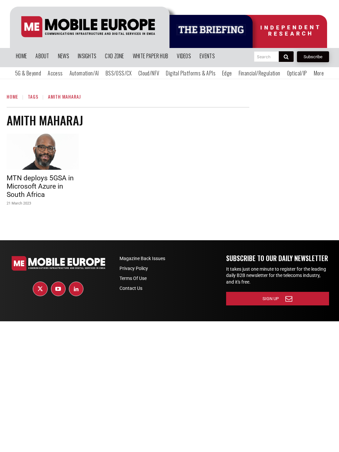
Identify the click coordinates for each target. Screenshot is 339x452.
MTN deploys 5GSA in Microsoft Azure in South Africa (40, 186)
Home (12, 96)
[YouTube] (58, 289)
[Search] (286, 56)
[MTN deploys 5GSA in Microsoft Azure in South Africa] (43, 152)
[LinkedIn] (76, 289)
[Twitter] (40, 289)
